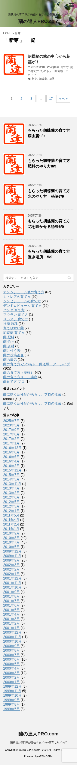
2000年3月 (11, 673)
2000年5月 (11, 664)
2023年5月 (11, 425)
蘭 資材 (8, 346)
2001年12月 (12, 578)
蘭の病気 (10, 359)
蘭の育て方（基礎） (18, 372)
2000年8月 (11, 650)
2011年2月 (11, 524)
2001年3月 (11, 619)
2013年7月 (11, 488)
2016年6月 (11, 457)
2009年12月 (12, 551)
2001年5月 (11, 610)
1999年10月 (12, 695)
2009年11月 (12, 556)
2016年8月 (11, 452)
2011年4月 (11, 520)
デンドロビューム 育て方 (22, 305)
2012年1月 (11, 511)
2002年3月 (11, 565)
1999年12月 (12, 686)
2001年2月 (11, 623)
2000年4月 (11, 668)
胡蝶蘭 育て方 (60, 67)
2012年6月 (11, 497)
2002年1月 (11, 574)
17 (51, 98)
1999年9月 (11, 700)
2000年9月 (11, 646)
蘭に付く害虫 (13, 350)
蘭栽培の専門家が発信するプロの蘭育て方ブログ (38, 742)
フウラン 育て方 (15, 314)
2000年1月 (11, 682)
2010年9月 (11, 533)
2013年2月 (11, 493)
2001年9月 (11, 592)
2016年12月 (12, 448)
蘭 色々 (8, 341)
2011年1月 (11, 529)
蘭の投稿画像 (13, 355)
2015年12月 (12, 470)
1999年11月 (12, 691)
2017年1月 (11, 443)
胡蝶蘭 (43, 78)
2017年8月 (11, 434)
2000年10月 (12, 641)
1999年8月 (11, 704)
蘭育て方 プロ (14, 381)
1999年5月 (11, 709)
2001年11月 (12, 583)
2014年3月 (11, 479)
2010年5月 (11, 547)
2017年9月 (11, 430)
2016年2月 (11, 466)
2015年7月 (11, 475)
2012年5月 (11, 502)
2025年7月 (11, 421)
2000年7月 (11, 655)
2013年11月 (12, 484)
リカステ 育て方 (15, 319)
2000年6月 (11, 659)
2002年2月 (11, 569)
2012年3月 (11, 506)
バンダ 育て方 (14, 310)
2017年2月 (11, 439)
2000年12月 (12, 632)
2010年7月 (11, 542)
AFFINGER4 (45, 756)
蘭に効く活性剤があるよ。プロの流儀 (32, 394)
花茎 (52, 78)
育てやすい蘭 (13, 328)
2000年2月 (11, 677)
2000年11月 (12, 637)
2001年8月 (11, 596)
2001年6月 (11, 605)
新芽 (34, 78)
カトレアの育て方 (17, 296)
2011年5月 (11, 515)
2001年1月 (11, 628)
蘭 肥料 (8, 337)
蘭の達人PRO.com (38, 21)
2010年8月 (11, 538)
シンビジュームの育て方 (22, 301)
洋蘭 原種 (10, 323)
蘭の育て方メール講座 (20, 377)
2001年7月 (11, 601)
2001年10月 (12, 587)
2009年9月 (11, 560)
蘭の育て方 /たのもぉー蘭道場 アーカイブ (50, 71)
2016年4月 (11, 461)
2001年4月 (11, 614)
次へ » (63, 98)
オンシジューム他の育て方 (23, 292)
